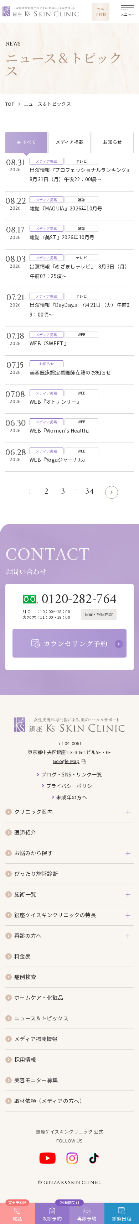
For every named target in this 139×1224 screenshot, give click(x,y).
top (10, 103)
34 (89, 492)
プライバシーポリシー (71, 785)
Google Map (66, 761)
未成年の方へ (71, 797)
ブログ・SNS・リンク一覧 (71, 774)
